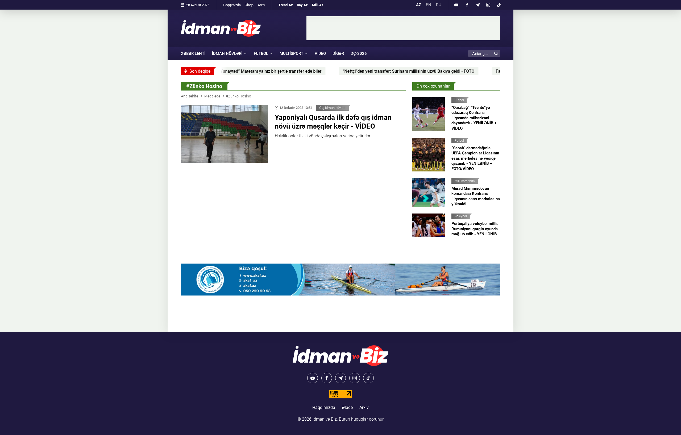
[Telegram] (477, 5)
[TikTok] (499, 5)
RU (438, 4)
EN (428, 4)
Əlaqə (249, 5)
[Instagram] (488, 5)
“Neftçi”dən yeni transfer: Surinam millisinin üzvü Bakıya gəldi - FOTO (378, 71)
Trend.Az (286, 5)
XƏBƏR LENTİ (193, 53)
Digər (338, 53)
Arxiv (261, 5)
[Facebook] (467, 5)
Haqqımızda (232, 5)
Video (320, 53)
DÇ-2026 (359, 53)
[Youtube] (456, 5)
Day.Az (302, 5)
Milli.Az (317, 5)
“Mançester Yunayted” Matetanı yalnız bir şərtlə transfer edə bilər (229, 71)
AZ (418, 4)
